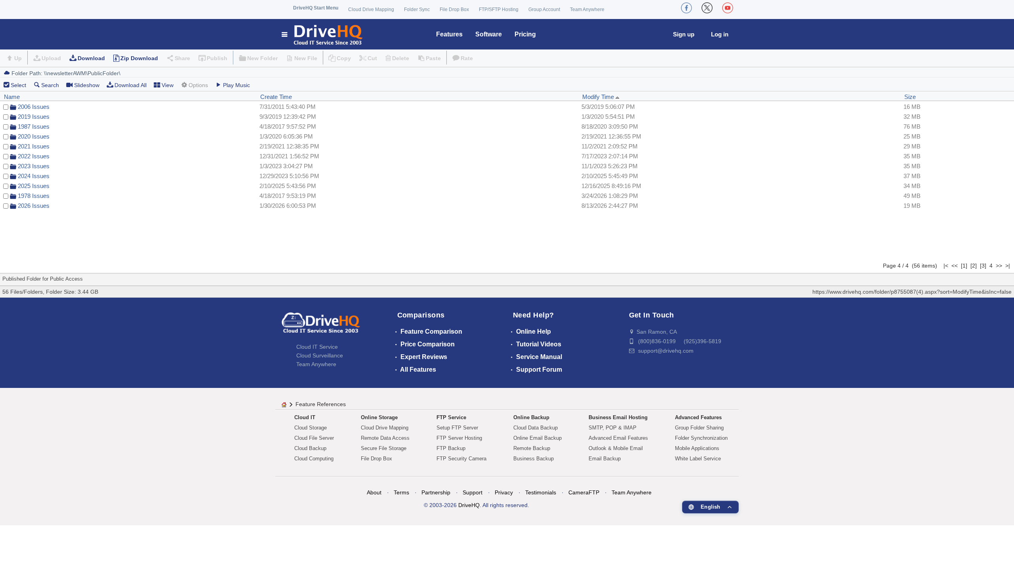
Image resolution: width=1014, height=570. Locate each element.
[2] (973, 265)
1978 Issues (34, 195)
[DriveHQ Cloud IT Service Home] (322, 34)
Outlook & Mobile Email (616, 448)
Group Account (544, 9)
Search (50, 85)
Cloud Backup (310, 448)
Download (91, 58)
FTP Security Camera (461, 459)
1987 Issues (34, 126)
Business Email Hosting (618, 417)
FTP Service (451, 417)
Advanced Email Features (618, 438)
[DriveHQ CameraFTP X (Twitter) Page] (707, 8)
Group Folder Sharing (699, 428)
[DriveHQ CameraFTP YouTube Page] (727, 8)
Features (449, 34)
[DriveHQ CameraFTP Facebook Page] (686, 8)
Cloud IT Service (317, 347)
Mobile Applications (697, 448)
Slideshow (86, 85)
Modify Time (599, 96)
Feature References (320, 404)
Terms (401, 492)
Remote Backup (531, 448)
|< (945, 265)
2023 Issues (34, 166)
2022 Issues (34, 156)
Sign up (683, 34)
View (167, 85)
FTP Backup (450, 448)
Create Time (276, 96)
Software (488, 34)
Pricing (525, 34)
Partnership (435, 492)
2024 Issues (34, 176)
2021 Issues (34, 146)
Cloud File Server (314, 438)
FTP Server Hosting (459, 438)
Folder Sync (417, 9)
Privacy (504, 492)
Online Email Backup (537, 438)
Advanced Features (698, 417)
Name (12, 96)
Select (18, 85)
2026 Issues (34, 205)
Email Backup (605, 459)
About (374, 492)
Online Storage (379, 417)
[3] (983, 265)
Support (472, 492)
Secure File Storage (383, 448)
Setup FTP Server (457, 428)
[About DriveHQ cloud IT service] (320, 326)
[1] (964, 265)
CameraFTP (583, 492)
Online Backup (531, 417)
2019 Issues (34, 116)
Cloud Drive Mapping (371, 9)
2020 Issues (34, 136)
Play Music (236, 85)
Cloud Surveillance (319, 355)
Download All (130, 85)
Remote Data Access (385, 438)
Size (910, 96)
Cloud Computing (314, 459)
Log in (719, 34)
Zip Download (139, 58)
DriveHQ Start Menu (315, 8)
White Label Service (698, 459)
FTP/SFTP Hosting (498, 9)
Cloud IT (304, 417)
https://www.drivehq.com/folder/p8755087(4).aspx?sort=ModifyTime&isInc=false (912, 292)
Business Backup (533, 459)
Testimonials (540, 492)
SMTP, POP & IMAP (613, 428)
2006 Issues (34, 106)
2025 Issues (34, 185)
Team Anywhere (587, 9)
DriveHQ (469, 505)
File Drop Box (454, 9)
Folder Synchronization (701, 438)
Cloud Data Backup (535, 428)
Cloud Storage (310, 428)
